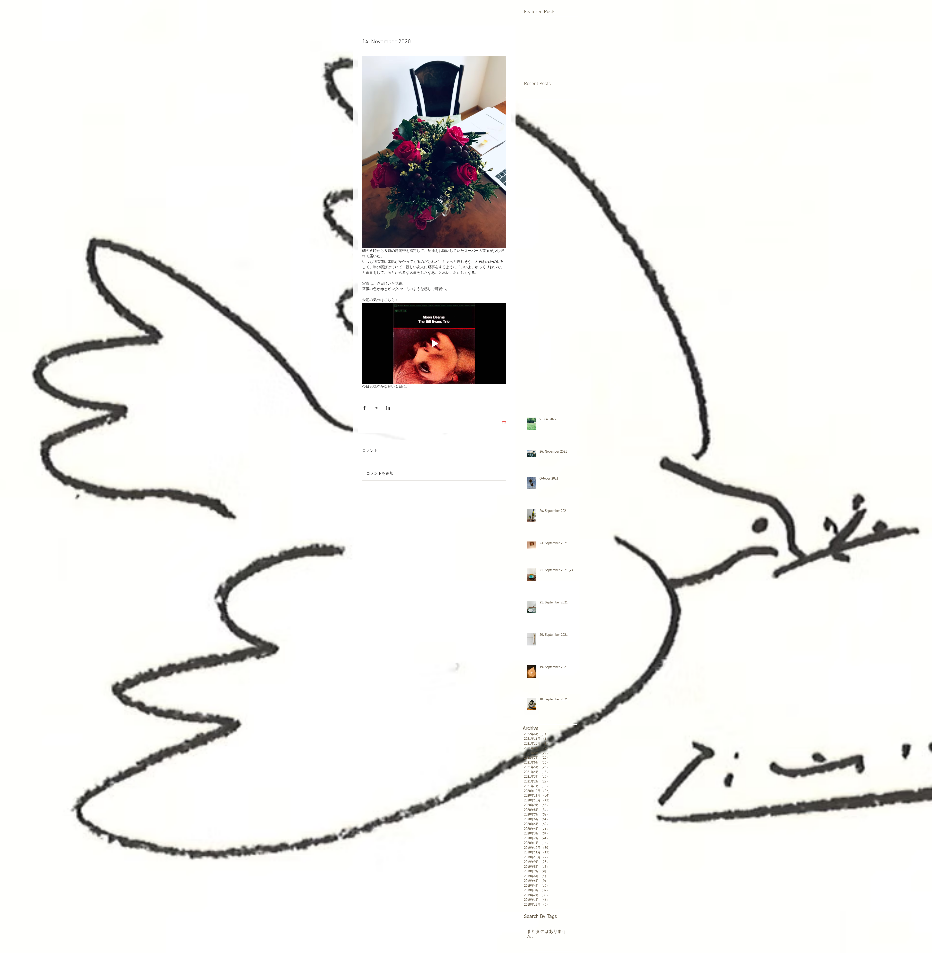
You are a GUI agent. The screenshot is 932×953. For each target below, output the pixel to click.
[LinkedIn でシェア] (388, 408)
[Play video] (434, 343)
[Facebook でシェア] (364, 408)
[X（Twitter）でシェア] (376, 408)
